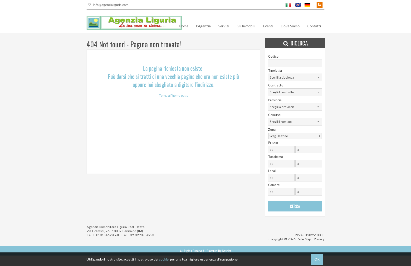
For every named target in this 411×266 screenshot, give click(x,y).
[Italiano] (288, 5)
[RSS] (319, 5)
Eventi (268, 26)
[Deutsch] (307, 5)
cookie (164, 259)
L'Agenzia (203, 26)
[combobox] (295, 77)
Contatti (314, 26)
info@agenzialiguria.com (110, 5)
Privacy (319, 239)
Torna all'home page (173, 95)
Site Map (304, 239)
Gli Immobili (246, 26)
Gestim (226, 250)
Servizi (223, 26)
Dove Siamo (290, 26)
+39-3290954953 (141, 235)
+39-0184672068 (106, 235)
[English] (298, 5)
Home (183, 26)
